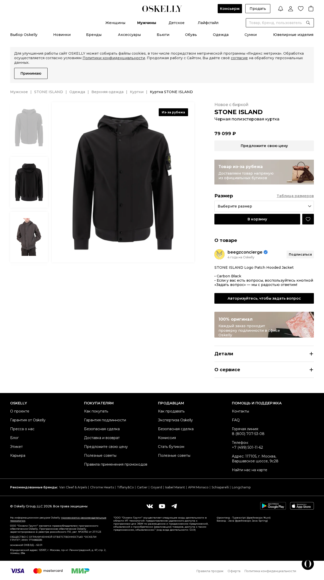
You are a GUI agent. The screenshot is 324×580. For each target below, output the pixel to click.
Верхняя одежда (107, 92)
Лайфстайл (208, 22)
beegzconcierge (245, 252)
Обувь (191, 34)
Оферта (234, 571)
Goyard (156, 487)
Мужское (19, 92)
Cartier (142, 487)
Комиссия (167, 438)
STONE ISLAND (48, 92)
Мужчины (146, 22)
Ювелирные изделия (293, 34)
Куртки (137, 92)
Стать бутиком (171, 446)
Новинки (62, 34)
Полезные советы (100, 455)
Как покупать (96, 411)
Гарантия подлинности (105, 420)
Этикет (16, 446)
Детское (177, 22)
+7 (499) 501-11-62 (247, 447)
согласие (239, 58)
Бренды (94, 34)
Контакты (240, 411)
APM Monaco (198, 487)
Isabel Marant (175, 487)
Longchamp (241, 487)
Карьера (17, 455)
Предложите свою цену (106, 446)
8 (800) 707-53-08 (248, 433)
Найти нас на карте (249, 470)
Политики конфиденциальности (114, 58)
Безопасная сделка (102, 429)
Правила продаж (210, 571)
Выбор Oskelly (23, 34)
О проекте (19, 411)
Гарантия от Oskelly (28, 420)
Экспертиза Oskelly (175, 420)
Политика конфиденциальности (270, 571)
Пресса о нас (22, 429)
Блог (14, 438)
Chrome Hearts (102, 487)
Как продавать (171, 411)
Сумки (251, 34)
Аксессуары (129, 34)
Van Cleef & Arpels (73, 487)
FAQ (236, 420)
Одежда (221, 34)
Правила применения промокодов (115, 464)
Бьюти (163, 34)
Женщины (115, 22)
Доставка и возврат (102, 438)
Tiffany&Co (125, 487)
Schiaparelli (220, 487)
